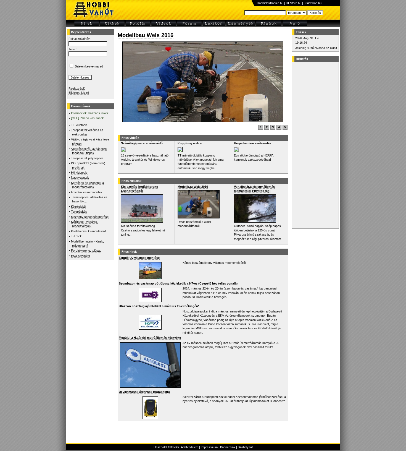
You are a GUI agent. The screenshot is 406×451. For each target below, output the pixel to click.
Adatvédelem (189, 447)
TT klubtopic (79, 125)
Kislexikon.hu (312, 3)
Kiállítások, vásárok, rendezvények (84, 224)
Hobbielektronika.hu (270, 3)
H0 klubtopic (79, 172)
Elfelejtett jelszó (78, 92)
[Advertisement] (314, 145)
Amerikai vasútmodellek (86, 192)
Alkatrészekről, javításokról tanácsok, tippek (89, 151)
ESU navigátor (80, 255)
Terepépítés (79, 211)
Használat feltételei (166, 447)
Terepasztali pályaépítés (87, 158)
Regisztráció (76, 88)
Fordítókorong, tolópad (86, 250)
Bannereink (227, 447)
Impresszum (209, 447)
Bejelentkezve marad (89, 66)
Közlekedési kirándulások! (88, 231)
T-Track (76, 236)
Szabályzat (245, 447)
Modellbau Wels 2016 (145, 35)
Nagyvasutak (80, 177)
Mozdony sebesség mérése (90, 216)
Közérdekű (78, 206)
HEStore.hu (293, 3)
